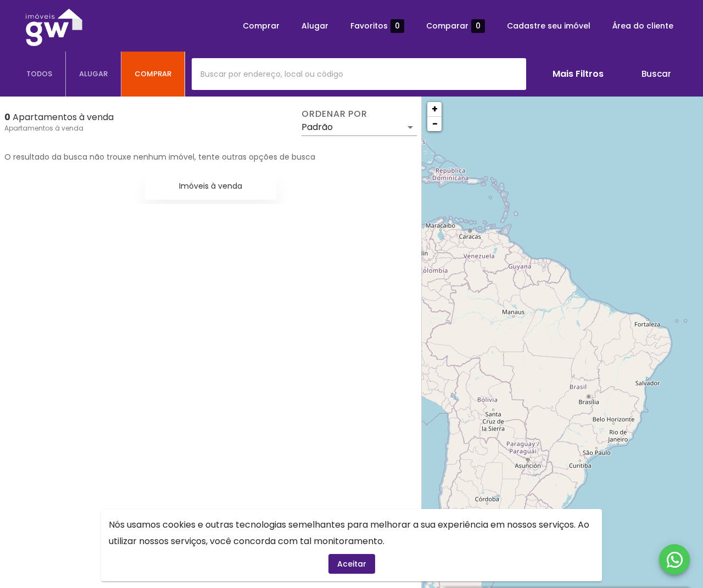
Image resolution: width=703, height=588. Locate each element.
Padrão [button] (317, 127)
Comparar (453, 26)
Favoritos (375, 26)
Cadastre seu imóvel (548, 25)
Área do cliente (642, 25)
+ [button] (435, 109)
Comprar (261, 25)
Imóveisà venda (210, 185)
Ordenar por (334, 114)
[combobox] (359, 74)
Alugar (315, 25)
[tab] (39, 74)
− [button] (435, 124)
